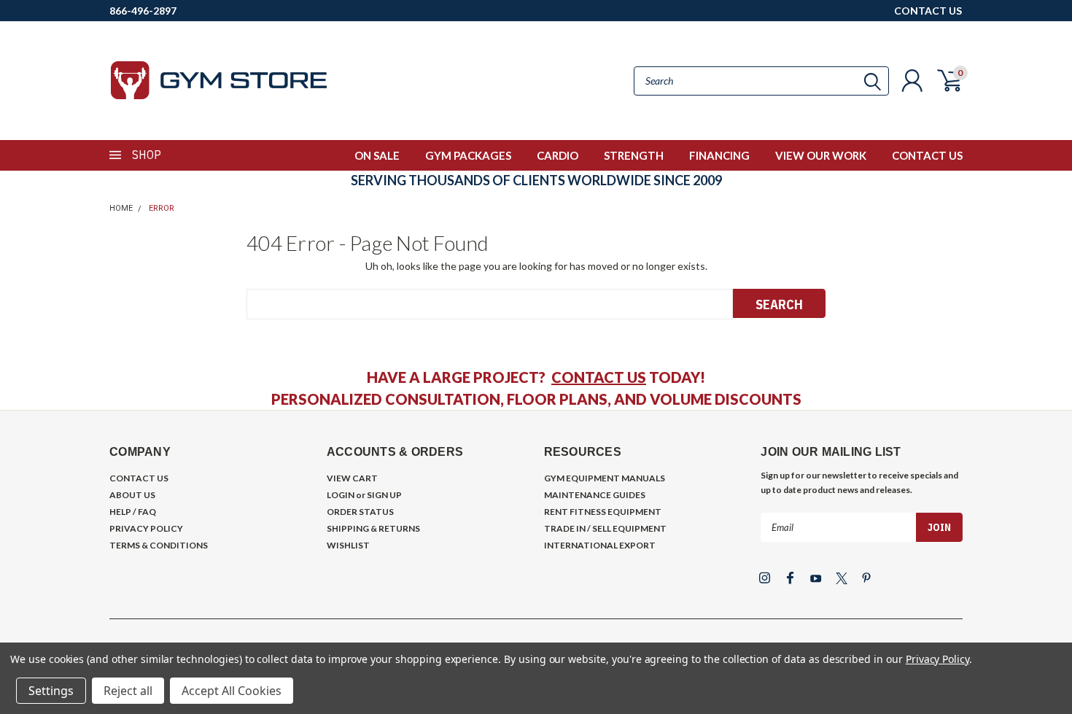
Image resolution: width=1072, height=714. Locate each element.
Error (161, 208)
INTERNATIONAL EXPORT (600, 545)
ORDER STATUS (360, 511)
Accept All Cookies (231, 691)
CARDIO (557, 155)
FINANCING (719, 155)
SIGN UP (384, 494)
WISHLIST (348, 545)
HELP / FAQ (132, 511)
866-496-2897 (142, 10)
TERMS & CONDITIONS (158, 545)
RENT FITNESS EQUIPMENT (602, 511)
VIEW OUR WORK (820, 155)
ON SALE (377, 155)
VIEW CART (352, 478)
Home (121, 208)
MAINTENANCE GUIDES (594, 494)
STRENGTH (634, 155)
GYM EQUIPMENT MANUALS (604, 478)
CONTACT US (928, 10)
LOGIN (340, 494)
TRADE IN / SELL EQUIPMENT (605, 528)
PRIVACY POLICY (146, 528)
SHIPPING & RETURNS (373, 528)
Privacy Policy (937, 659)
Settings (51, 691)
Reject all (128, 691)
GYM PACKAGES (468, 155)
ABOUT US (132, 494)
